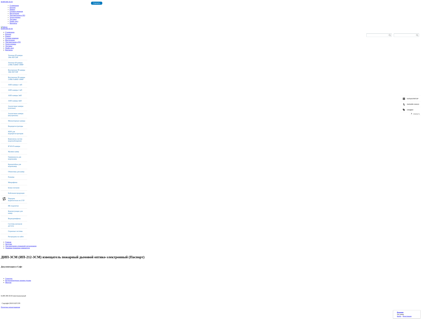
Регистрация (407, 316)
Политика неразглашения (10, 307)
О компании (14, 5)
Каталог (13, 7)
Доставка (13, 19)
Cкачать (96, 3)
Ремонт (12, 9)
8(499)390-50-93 (7, 2)
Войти (399, 316)
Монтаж (8, 282)
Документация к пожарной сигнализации (21, 246)
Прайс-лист (14, 21)
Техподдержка (15, 17)
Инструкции (14, 13)
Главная (8, 242)
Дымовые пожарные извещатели (17, 248)
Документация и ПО (17, 15)
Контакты (13, 23)
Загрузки (8, 244)
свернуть (416, 114)
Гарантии (8, 278)
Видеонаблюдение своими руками (18, 280)
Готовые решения (16, 11)
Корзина (400, 312)
